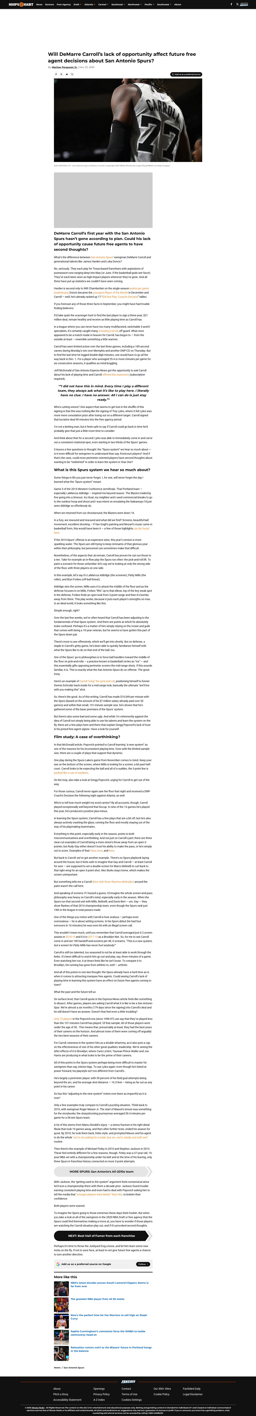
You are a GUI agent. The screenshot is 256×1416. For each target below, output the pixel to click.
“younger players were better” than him (99, 1194)
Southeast (117, 4)
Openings (99, 1388)
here (93, 850)
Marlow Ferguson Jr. (64, 67)
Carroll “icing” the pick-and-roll (97, 681)
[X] (237, 4)
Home (57, 1367)
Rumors (49, 4)
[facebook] (231, 4)
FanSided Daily (192, 1388)
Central (102, 4)
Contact (126, 1388)
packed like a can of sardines (71, 772)
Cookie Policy (161, 1394)
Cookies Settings (132, 1399)
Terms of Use (129, 1394)
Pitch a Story (60, 1394)
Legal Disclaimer (193, 1394)
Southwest (163, 4)
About (177, 4)
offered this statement (115, 374)
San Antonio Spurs (102, 257)
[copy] (72, 74)
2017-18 (93, 936)
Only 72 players (63, 1018)
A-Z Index (99, 1399)
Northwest (133, 4)
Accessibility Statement (67, 1399)
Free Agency (64, 4)
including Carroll (108, 330)
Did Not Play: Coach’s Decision (120, 296)
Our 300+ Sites (162, 1388)
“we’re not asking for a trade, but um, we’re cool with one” (110, 1137)
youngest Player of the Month (110, 292)
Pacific (148, 4)
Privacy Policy (101, 1394)
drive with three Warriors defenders (113, 881)
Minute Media (38, 1408)
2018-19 (70, 936)
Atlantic (88, 4)
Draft (76, 4)
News (39, 4)
